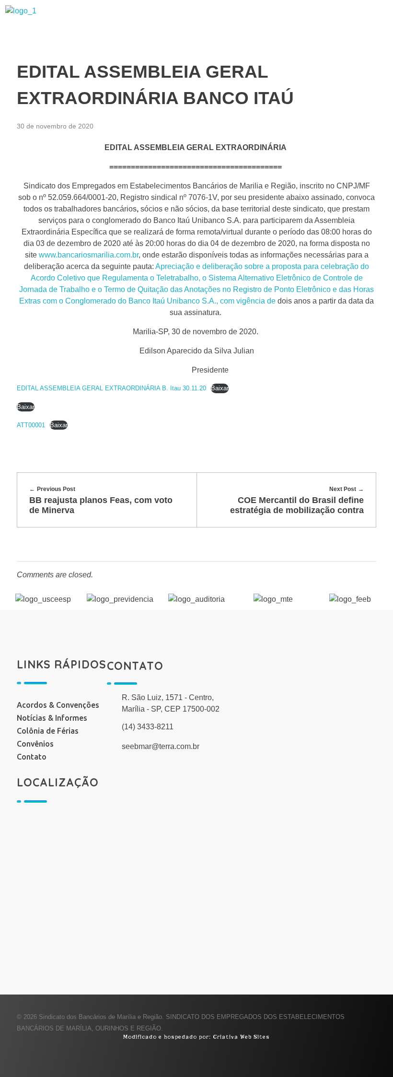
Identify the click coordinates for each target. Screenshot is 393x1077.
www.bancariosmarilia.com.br (89, 255)
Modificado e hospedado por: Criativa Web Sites (196, 1036)
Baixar (220, 388)
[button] (243, 29)
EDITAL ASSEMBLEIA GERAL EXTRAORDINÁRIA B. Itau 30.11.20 (111, 388)
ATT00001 (31, 425)
